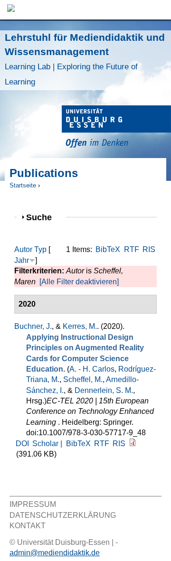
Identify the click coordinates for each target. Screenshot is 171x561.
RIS (148, 249)
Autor (23, 249)
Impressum (33, 504)
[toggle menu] (159, 9)
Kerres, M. (80, 326)
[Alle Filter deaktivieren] (79, 282)
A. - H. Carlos (91, 369)
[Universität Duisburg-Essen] (116, 127)
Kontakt (28, 526)
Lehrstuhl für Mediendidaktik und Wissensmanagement (85, 59)
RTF (131, 249)
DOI (22, 443)
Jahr (21, 260)
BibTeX (107, 249)
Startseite (23, 185)
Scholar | (48, 443)
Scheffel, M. (83, 379)
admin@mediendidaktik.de (55, 553)
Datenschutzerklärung (63, 515)
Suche (43, 217)
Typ (40, 249)
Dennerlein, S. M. (104, 390)
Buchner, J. (33, 326)
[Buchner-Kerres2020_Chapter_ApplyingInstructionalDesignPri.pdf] (132, 443)
